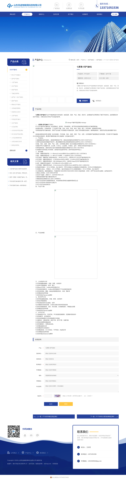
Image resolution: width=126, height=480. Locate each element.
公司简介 (14, 453)
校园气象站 (14, 89)
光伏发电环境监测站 (17, 130)
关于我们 (70, 14)
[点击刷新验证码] (57, 395)
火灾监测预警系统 (16, 138)
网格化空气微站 (15, 104)
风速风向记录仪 (15, 112)
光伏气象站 (14, 123)
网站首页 (12, 14)
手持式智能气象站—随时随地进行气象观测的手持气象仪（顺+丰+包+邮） (19, 185)
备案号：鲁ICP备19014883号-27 (17, 463)
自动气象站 (13, 69)
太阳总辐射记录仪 (16, 141)
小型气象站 (14, 82)
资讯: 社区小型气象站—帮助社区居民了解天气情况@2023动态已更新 (19, 173)
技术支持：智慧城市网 (35, 463)
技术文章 (56, 14)
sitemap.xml (47, 463)
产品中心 (27, 14)
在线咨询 (85, 100)
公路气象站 (14, 115)
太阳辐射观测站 (15, 108)
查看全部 (13, 150)
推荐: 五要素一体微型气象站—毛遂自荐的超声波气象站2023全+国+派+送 (19, 177)
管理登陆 (55, 463)
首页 (78, 60)
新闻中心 (41, 14)
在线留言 (85, 14)
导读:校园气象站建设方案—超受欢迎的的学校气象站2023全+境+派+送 (19, 181)
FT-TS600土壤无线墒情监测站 (105, 416)
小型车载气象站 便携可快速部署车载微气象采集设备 (19, 169)
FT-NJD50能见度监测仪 (50, 416)
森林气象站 (14, 101)
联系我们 (99, 14)
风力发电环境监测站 (17, 134)
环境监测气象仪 (15, 119)
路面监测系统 (15, 145)
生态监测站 (14, 126)
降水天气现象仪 (15, 75)
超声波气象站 (15, 78)
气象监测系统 (15, 93)
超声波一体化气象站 (17, 97)
